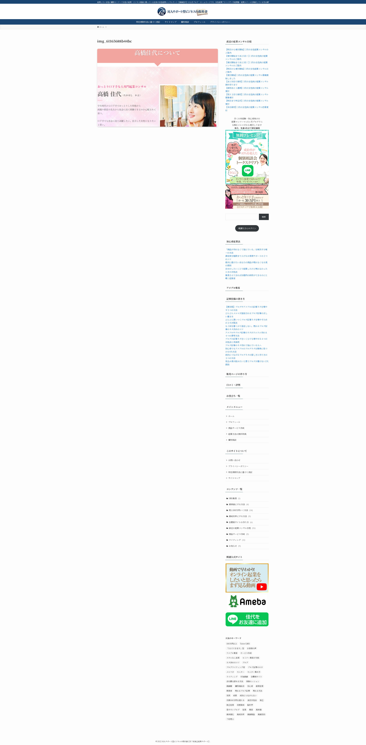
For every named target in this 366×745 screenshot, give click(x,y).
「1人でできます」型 (235, 648)
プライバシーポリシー (238, 466)
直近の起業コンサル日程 (242, 528)
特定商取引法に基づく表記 (240, 472)
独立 (261, 700)
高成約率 (240, 714)
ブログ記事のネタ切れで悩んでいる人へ (243, 345)
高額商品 (251, 714)
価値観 (229, 686)
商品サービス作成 (236, 428)
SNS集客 (234, 498)
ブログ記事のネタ (255, 667)
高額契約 (261, 714)
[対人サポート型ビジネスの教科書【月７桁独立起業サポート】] (183, 11)
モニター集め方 (253, 672)
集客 (251, 709)
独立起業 (230, 705)
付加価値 (244, 676)
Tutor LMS (245, 643)
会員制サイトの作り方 (241, 522)
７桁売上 (230, 719)
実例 (228, 695)
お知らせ (235, 545)
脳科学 (250, 705)
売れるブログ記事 (242, 690)
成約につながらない (248, 695)
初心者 (250, 686)
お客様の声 (251, 648)
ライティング (237, 539)
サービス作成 (246, 653)
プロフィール (234, 422)
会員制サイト (256, 676)
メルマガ (230, 672)
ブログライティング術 (235, 667)
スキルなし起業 (232, 657)
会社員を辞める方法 (234, 681)
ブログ (245, 662)
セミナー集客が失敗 (250, 657)
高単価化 (230, 714)
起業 (244, 709)
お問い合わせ (234, 460)
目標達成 (240, 705)
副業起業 (259, 686)
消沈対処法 (252, 700)
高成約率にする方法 (240, 516)
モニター (240, 672)
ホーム (231, 416)
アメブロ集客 (231, 653)
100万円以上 (231, 643)
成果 (235, 695)
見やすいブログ (232, 709)
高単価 (258, 709)
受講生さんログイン (247, 228)
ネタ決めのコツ (232, 662)
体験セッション (252, 681)
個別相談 (232, 439)
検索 (264, 216)
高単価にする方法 (239, 504)
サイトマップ (234, 478)
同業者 (229, 690)
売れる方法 (257, 690)
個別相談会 (239, 686)
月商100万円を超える (235, 700)
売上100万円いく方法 (241, 510)
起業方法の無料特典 (237, 434)
